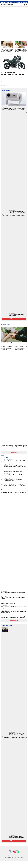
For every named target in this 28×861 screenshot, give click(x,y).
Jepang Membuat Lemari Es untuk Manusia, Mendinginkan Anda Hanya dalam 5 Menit (13, 470)
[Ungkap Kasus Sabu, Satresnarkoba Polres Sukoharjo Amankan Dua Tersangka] (5, 629)
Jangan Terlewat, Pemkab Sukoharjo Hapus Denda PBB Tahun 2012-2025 (13, 598)
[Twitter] (13, 852)
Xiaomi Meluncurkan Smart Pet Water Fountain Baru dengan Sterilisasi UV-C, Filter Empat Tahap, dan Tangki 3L (7, 50)
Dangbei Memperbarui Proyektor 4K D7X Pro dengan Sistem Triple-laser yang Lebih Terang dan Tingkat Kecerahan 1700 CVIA (13, 109)
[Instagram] (15, 852)
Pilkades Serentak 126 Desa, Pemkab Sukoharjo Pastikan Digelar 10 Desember (13, 612)
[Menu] (2, 5)
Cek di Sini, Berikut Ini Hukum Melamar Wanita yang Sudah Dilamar (13, 343)
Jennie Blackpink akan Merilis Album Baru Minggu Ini (17, 315)
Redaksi (8, 855)
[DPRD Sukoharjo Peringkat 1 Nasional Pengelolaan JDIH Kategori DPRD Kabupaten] (14, 541)
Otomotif (3, 71)
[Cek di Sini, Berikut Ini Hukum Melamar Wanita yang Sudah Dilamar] (14, 334)
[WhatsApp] (18, 852)
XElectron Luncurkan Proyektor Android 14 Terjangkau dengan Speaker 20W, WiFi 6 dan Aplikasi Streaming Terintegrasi (15, 466)
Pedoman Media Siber (16, 855)
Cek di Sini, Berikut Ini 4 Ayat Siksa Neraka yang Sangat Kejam (7, 447)
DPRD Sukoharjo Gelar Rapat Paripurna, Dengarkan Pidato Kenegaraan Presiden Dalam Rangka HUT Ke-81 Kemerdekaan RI (14, 607)
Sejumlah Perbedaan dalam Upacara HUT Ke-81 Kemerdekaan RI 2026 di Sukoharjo (11, 602)
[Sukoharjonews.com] (8, 5)
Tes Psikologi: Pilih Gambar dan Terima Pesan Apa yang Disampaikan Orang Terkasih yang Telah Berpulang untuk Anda (17, 212)
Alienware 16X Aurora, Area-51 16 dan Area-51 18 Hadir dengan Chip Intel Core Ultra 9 (14, 461)
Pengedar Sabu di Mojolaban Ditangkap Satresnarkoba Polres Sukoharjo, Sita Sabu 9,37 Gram (16, 837)
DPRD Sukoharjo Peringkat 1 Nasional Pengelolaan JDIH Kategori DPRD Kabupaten (13, 593)
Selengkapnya (13, 318)
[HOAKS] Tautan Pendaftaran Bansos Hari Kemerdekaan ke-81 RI (13, 480)
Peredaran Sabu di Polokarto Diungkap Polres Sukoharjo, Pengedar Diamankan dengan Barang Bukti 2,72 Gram (14, 485)
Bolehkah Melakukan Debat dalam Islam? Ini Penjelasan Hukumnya (16, 734)
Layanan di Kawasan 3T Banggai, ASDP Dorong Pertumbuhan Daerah (14, 475)
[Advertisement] (14, 21)
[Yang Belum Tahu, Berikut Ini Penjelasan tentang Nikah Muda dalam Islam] (21, 395)
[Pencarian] (26, 5)
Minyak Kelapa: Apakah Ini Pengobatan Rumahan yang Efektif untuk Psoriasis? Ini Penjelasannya (21, 50)
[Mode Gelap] (24, 5)
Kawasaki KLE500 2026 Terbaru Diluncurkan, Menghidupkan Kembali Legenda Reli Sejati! (13, 73)
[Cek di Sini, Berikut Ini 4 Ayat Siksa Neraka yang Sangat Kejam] (7, 395)
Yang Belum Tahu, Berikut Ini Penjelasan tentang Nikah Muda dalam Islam (21, 447)
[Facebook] (11, 852)
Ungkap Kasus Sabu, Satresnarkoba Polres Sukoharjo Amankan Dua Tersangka (17, 629)
